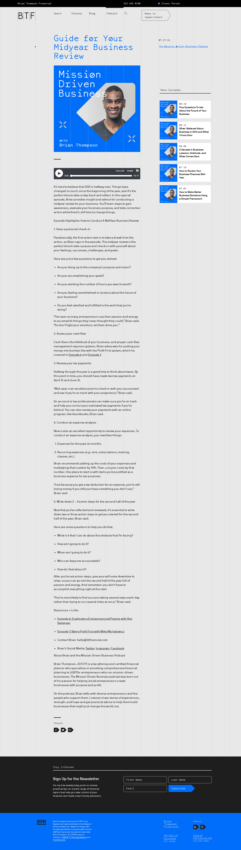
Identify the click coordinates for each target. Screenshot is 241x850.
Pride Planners (59, 840)
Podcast (112, 13)
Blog (92, 13)
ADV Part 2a (171, 835)
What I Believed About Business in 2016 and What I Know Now (194, 132)
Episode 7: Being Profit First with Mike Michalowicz (90, 631)
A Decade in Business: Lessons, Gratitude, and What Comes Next (192, 153)
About (58, 13)
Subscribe (178, 788)
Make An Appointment (153, 15)
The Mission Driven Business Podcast (183, 46)
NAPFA (65, 837)
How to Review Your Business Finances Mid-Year (192, 174)
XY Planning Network (77, 837)
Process (76, 13)
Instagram (103, 648)
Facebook (117, 648)
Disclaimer (170, 838)
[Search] (132, 11)
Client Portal (171, 3)
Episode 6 (75, 354)
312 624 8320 (131, 3)
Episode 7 (94, 354)
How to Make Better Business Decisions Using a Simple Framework (193, 195)
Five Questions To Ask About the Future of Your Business (192, 110)
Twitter (90, 648)
